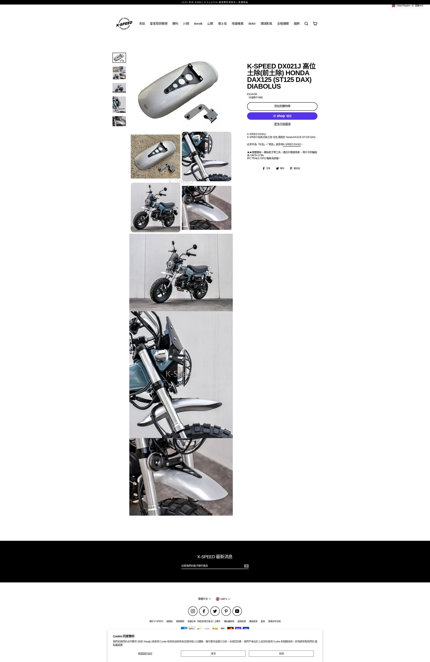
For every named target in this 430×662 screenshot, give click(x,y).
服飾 (297, 23)
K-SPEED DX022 (292, 144)
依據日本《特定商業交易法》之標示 (204, 621)
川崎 (186, 23)
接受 (213, 653)
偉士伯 (222, 23)
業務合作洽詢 (274, 621)
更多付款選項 (282, 124)
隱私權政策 (229, 621)
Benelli (198, 23)
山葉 (210, 23)
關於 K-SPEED (156, 621)
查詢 (263, 621)
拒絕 (281, 653)
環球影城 (266, 23)
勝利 (175, 23)
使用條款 (180, 621)
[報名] (246, 566)
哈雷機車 (237, 23)
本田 (142, 23)
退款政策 (242, 621)
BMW (251, 23)
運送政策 (253, 621)
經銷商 (169, 621)
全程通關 (283, 23)
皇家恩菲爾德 (158, 23)
